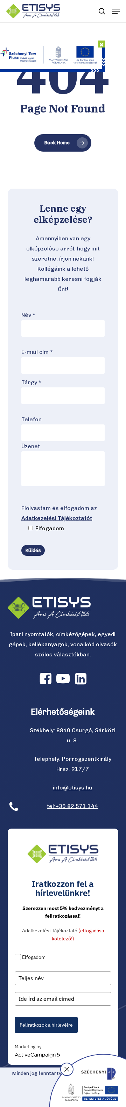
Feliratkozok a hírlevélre (46, 1025)
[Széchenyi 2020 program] (87, 1080)
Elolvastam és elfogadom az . (59, 518)
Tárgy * (31, 382)
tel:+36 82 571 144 (72, 806)
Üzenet (30, 446)
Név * (28, 315)
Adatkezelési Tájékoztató (50, 930)
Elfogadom (34, 957)
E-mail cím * (37, 352)
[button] (116, 11)
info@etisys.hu (72, 787)
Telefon (31, 419)
